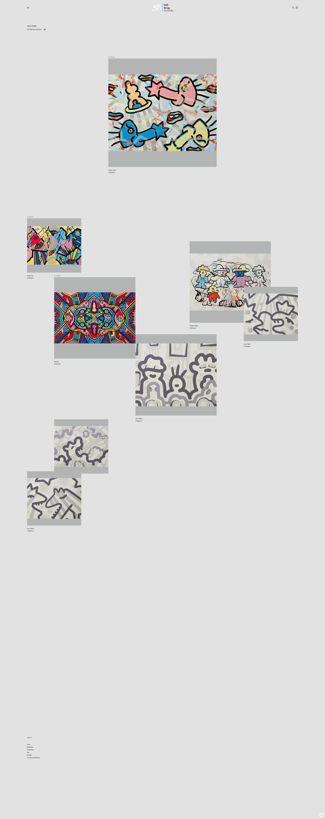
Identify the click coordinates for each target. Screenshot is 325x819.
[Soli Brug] (162, 7)
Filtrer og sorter (34, 29)
